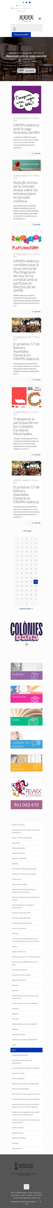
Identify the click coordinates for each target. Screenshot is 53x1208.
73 (26, 599)
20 (35, 552)
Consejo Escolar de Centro (21, 913)
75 (35, 599)
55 (35, 582)
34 (31, 564)
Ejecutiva (15, 985)
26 (17, 560)
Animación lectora (18, 853)
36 (17, 569)
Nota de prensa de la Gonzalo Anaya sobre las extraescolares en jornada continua (25, 191)
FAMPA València (21, 118)
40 (35, 569)
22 (22, 556)
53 (26, 582)
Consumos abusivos (19, 928)
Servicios (15, 1143)
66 (17, 595)
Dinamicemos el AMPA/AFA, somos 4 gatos (25, 963)
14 (31, 547)
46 (17, 577)
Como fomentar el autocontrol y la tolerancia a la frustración (24, 891)
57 (22, 586)
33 (26, 564)
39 (31, 569)
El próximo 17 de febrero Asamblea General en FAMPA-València (26, 351)
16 (17, 552)
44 (31, 573)
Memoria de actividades (20, 1089)
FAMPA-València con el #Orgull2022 (24, 1024)
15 (35, 547)
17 (22, 552)
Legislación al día (18, 1073)
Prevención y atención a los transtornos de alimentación (26, 1121)
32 (22, 564)
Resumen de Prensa (19, 1138)
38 (26, 569)
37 (22, 569)
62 (22, 590)
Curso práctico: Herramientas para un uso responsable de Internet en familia (25, 940)
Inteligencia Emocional (20, 1055)
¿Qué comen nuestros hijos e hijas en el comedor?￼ (26, 831)
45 (35, 573)
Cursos (14, 946)
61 (17, 590)
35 (35, 564)
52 (22, 582)
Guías (14, 1045)
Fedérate (15, 1029)
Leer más (37, 153)
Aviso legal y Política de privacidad (24, 869)
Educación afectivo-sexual (21, 975)
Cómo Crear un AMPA (19, 884)
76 (26, 603)
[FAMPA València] (26, 18)
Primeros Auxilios (18, 1128)
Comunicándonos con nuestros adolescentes (23, 906)
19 (31, 552)
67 (22, 595)
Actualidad (16, 843)
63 (26, 590)
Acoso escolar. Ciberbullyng (22, 838)
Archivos (15, 864)
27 (22, 560)
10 (35, 543)
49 (31, 577)
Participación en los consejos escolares (26, 1094)
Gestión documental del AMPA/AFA (24, 1040)
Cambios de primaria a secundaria (24, 874)
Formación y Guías (18, 1034)
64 (31, 590)
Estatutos (15, 1009)
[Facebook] (23, 2)
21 (17, 556)
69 (31, 595)
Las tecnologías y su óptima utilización (26, 1068)
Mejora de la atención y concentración (25, 1084)
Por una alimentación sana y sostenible (25, 1099)
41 (17, 573)
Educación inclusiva (19, 980)
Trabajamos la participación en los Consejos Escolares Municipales (25, 426)
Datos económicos (19, 952)
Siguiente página (25, 609)
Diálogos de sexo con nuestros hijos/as (26, 957)
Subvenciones (17, 1148)
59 (31, 586)
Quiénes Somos (17, 1133)
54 (31, 582)
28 (26, 560)
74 (31, 599)
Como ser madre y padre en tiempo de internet (25, 898)
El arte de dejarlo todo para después (25, 1003)
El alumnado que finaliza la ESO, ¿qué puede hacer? (25, 997)
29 (31, 560)
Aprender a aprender (19, 858)
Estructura (15, 1019)
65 (35, 590)
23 (26, 556)
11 (17, 547)
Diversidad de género (19, 970)
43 (26, 573)
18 (26, 552)
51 (17, 582)
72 (22, 599)
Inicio (14, 1050)
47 (22, 577)
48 (26, 577)
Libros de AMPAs (18, 1078)
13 (26, 547)
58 (26, 586)
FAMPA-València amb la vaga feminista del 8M (26, 128)
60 (35, 586)
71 (17, 599)
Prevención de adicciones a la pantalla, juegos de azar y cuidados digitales (25, 1105)
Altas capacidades (18, 848)
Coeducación (16, 879)
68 (26, 595)
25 (35, 556)
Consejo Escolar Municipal (21, 918)
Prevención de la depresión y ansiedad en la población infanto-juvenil (25, 1113)
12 (22, 547)
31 (17, 564)
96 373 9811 (22, 6)
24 (31, 556)
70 (35, 595)
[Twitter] (26, 2)
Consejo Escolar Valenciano (22, 923)
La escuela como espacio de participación (22, 1061)
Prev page (27, 531)
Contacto (15, 933)
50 (35, 577)
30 (35, 560)
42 (22, 573)
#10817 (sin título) (18, 825)
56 (17, 586)
